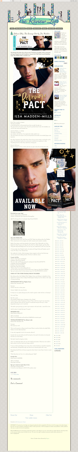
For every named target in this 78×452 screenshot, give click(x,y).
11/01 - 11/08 (59, 247)
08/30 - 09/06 (60, 265)
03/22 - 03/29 (60, 312)
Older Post (49, 415)
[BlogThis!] (12, 372)
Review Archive (37, 28)
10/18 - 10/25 (60, 251)
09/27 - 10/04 (60, 257)
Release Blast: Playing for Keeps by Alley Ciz (61, 212)
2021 (57, 189)
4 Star (55, 150)
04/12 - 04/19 (60, 306)
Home (12, 28)
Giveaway (56, 135)
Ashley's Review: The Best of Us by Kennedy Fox (61, 231)
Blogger (47, 438)
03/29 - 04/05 (60, 310)
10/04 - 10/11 (59, 255)
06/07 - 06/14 (60, 290)
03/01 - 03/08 (60, 316)
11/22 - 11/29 (59, 240)
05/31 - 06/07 (60, 292)
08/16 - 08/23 (60, 269)
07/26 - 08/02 (60, 275)
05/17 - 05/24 (60, 296)
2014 (57, 345)
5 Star (55, 152)
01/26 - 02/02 (60, 326)
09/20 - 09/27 (60, 259)
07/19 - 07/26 (60, 277)
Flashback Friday (58, 133)
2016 (57, 341)
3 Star (55, 148)
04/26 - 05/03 (60, 302)
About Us (29, 28)
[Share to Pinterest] (15, 372)
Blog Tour (56, 130)
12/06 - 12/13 (59, 199)
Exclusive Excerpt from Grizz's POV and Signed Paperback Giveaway (63, 98)
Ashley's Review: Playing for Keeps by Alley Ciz (62, 207)
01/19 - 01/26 (60, 328)
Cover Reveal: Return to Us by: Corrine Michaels (62, 223)
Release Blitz (16, 374)
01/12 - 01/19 (59, 330)
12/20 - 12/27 (60, 195)
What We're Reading (20, 28)
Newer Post (14, 415)
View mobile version (31, 418)
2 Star (55, 147)
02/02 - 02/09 (60, 324)
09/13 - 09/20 (60, 261)
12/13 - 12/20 (59, 197)
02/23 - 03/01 (60, 318)
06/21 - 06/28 (60, 285)
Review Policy (52, 28)
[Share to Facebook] (14, 372)
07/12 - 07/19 (60, 279)
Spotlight (56, 138)
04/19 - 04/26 (60, 304)
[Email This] (11, 372)
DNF (55, 154)
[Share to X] (13, 372)
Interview (56, 137)
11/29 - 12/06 (60, 201)
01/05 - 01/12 (60, 332)
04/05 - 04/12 (60, 308)
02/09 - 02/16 (60, 322)
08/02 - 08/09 (60, 273)
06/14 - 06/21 (60, 287)
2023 (57, 185)
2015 (57, 343)
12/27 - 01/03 (60, 193)
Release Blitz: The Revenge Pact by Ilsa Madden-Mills (61, 216)
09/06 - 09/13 (60, 263)
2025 (57, 181)
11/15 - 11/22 (59, 243)
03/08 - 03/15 (60, 314)
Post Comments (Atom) (21, 421)
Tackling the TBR (58, 140)
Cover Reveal (57, 131)
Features (44, 28)
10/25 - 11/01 (59, 249)
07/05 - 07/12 (60, 281)
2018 (57, 337)
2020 (57, 191)
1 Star (55, 145)
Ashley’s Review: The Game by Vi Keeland (63, 83)
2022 (57, 187)
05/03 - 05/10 (60, 300)
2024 (57, 183)
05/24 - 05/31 (60, 294)
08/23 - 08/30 (60, 267)
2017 (57, 339)
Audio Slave (57, 128)
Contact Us (59, 28)
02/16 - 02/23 (60, 320)
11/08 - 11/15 (59, 245)
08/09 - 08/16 (60, 271)
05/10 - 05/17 (60, 298)
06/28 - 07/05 (60, 283)
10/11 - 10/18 (59, 253)
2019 (57, 335)
